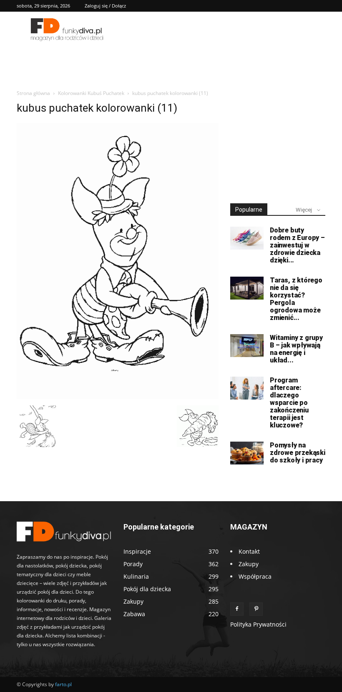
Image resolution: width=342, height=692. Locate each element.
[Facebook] (237, 609)
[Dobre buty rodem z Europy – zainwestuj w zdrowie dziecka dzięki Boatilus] (247, 238)
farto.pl (63, 684)
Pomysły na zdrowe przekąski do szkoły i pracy (297, 452)
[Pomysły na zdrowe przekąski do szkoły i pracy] (247, 453)
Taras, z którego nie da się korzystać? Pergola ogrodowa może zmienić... (296, 299)
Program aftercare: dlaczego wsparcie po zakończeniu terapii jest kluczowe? (289, 402)
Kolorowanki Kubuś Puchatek (91, 93)
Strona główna (33, 93)
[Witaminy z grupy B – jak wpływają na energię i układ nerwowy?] (247, 345)
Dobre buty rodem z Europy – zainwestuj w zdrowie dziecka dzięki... (297, 245)
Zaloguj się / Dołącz (105, 5)
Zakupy (249, 564)
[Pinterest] (256, 609)
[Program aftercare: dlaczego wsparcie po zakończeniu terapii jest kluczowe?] (247, 388)
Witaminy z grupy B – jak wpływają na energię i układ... (296, 349)
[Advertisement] (277, 143)
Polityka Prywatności (258, 624)
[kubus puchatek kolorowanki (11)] (118, 396)
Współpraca (255, 576)
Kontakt (249, 551)
